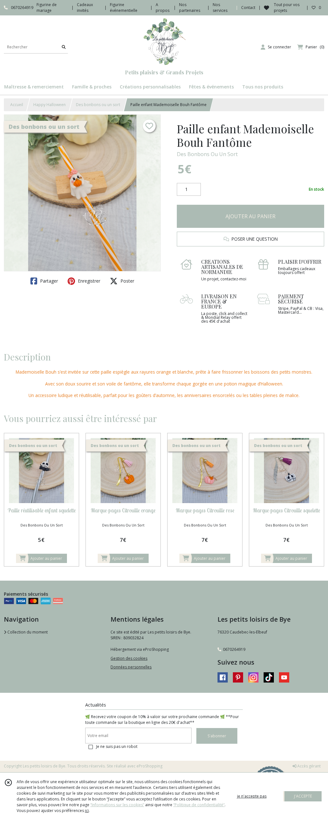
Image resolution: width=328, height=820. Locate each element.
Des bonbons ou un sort (98, 104)
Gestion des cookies (129, 658)
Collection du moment (27, 632)
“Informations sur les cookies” (117, 805)
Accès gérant (308, 766)
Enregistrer (88, 281)
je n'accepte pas (251, 796)
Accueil (16, 104)
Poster (126, 281)
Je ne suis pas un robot (116, 746)
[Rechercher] (64, 47)
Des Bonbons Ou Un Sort (207, 154)
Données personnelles (131, 667)
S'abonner (217, 736)
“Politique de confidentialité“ (199, 805)
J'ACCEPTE (303, 796)
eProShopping (149, 766)
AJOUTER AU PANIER (250, 216)
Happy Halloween (49, 104)
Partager (48, 281)
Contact (248, 7)
